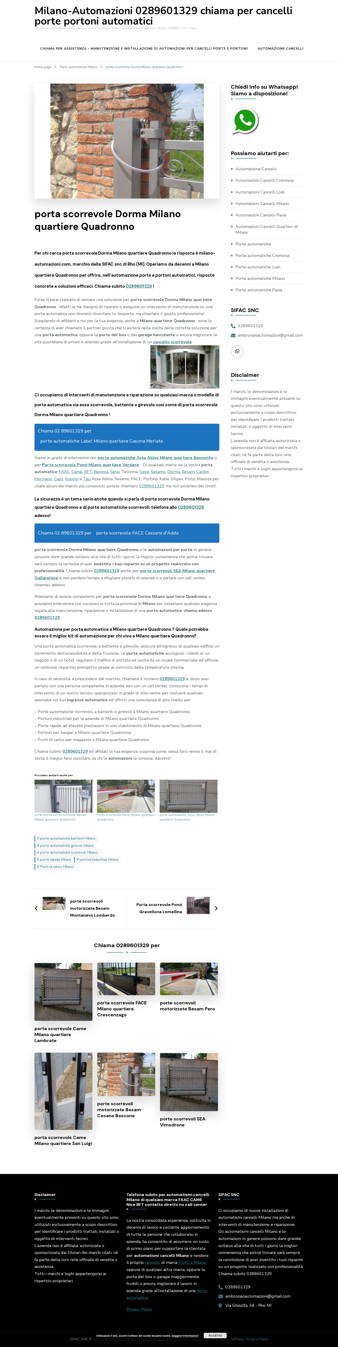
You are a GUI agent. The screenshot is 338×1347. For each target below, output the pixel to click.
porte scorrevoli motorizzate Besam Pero (187, 1006)
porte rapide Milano (55, 859)
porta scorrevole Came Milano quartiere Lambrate (60, 1034)
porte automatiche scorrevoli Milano (68, 852)
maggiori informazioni (185, 1335)
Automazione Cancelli (281, 48)
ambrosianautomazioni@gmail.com (270, 335)
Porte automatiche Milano (260, 278)
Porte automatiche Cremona (262, 255)
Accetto (215, 1335)
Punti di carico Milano (56, 866)
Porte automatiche (253, 244)
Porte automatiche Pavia (258, 290)
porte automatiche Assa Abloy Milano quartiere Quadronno (187, 817)
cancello (152, 1262)
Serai (115, 472)
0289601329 (139, 286)
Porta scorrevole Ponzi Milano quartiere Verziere (90, 465)
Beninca (101, 472)
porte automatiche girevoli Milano (67, 845)
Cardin (202, 472)
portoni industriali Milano (99, 859)
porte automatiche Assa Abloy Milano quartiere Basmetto (155, 457)
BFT (88, 472)
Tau (87, 479)
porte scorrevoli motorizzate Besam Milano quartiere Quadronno (60, 817)
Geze (144, 472)
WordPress (234, 1339)
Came (77, 472)
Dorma (173, 472)
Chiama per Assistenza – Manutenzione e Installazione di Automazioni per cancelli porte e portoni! (144, 48)
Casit (58, 479)
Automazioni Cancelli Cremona (264, 180)
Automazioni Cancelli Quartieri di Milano (266, 229)
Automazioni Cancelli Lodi (259, 192)
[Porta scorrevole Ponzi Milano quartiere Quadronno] (126, 796)
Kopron (72, 479)
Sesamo (158, 472)
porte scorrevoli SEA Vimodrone (182, 1122)
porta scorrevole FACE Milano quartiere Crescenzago (122, 1009)
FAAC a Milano (192, 1262)
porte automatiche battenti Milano (68, 838)
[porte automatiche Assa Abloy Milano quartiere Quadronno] (189, 796)
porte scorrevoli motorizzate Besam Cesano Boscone (119, 1110)
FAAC (64, 472)
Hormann (43, 479)
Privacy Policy (139, 1309)
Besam (188, 472)
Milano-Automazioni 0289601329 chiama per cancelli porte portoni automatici (163, 16)
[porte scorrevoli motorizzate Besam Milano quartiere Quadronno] (63, 796)
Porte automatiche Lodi (257, 267)
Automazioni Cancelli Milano (262, 203)
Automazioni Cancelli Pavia (260, 215)
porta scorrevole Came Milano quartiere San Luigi (63, 1140)
